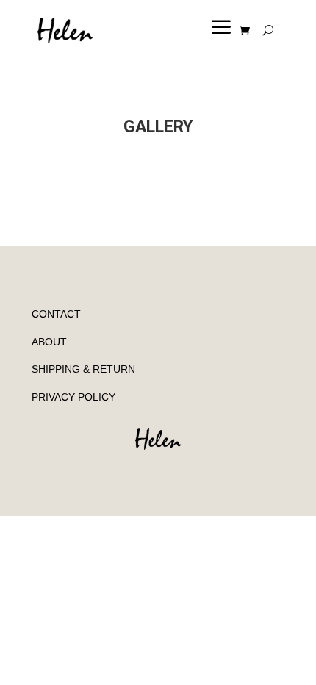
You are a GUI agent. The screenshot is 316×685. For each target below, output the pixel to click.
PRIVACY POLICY (73, 397)
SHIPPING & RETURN (83, 369)
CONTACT (56, 314)
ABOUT (49, 342)
